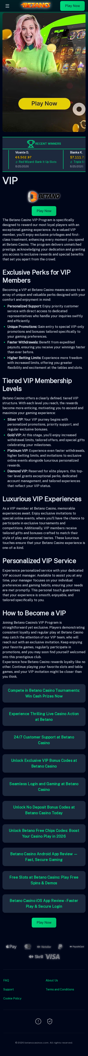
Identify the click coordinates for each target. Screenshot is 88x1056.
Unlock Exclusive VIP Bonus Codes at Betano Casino (44, 763)
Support (8, 989)
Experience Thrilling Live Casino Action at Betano (44, 717)
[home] (36, 8)
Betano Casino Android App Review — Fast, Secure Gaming (44, 857)
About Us (52, 980)
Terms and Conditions (60, 989)
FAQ (6, 980)
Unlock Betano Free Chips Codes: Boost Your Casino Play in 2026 (44, 833)
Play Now (72, 6)
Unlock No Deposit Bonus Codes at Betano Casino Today (44, 810)
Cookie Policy (12, 998)
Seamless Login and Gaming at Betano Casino (44, 787)
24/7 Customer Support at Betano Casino (44, 740)
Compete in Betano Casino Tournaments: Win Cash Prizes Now (44, 693)
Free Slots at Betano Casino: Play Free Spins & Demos (43, 880)
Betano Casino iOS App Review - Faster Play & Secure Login (44, 903)
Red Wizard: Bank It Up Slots (33, 162)
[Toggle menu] (7, 6)
